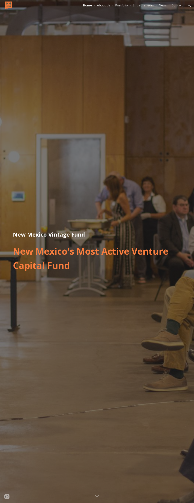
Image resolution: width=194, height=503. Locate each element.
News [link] (163, 5)
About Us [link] (103, 5)
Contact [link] (177, 5)
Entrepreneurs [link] (143, 5)
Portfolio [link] (121, 5)
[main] (97, 235)
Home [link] (87, 5)
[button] (189, 5)
